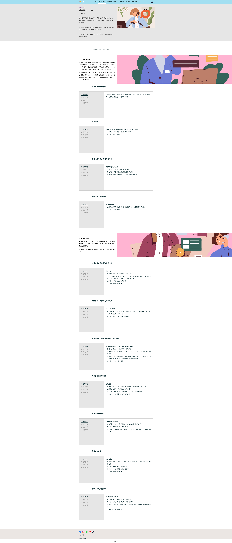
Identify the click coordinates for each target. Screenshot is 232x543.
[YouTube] (90, 532)
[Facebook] (80, 532)
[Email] (93, 532)
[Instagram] (83, 532)
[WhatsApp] (86, 532)
